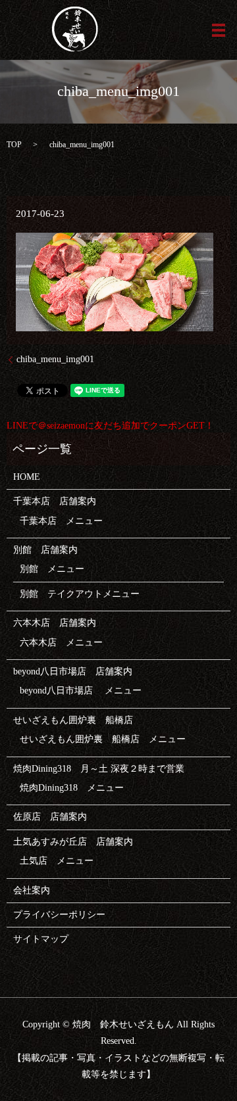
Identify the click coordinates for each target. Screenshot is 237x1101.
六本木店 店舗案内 (54, 623)
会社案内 (31, 890)
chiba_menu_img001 (55, 359)
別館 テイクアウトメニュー (80, 594)
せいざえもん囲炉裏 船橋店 (73, 720)
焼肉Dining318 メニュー (72, 788)
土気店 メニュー (56, 861)
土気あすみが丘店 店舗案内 (73, 842)
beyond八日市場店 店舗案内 (72, 671)
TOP (14, 144)
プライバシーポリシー (59, 915)
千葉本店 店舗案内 (54, 501)
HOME (26, 477)
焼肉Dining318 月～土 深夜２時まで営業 (98, 769)
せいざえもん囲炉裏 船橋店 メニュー (103, 739)
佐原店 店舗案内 (50, 817)
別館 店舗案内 (45, 550)
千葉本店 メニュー (61, 521)
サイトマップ (40, 939)
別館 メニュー (52, 569)
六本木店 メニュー (61, 642)
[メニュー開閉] (218, 30)
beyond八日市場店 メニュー (81, 690)
